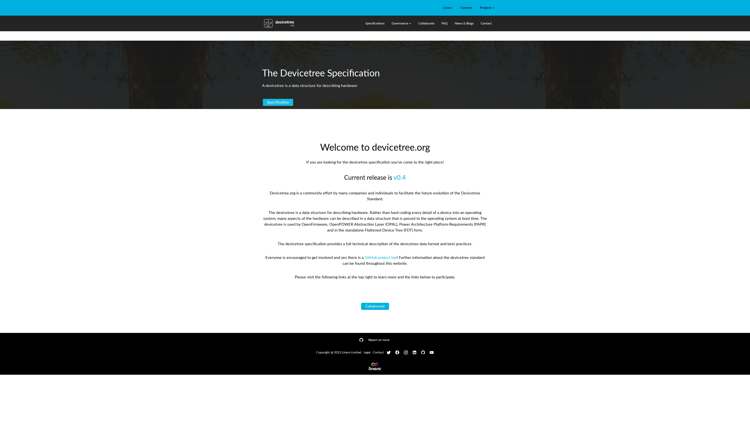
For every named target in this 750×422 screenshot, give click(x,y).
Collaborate (426, 23)
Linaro (447, 7)
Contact (486, 23)
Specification (278, 102)
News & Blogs (464, 23)
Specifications (375, 23)
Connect (466, 7)
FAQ (444, 23)
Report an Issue (378, 340)
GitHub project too (381, 258)
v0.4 (400, 178)
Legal (367, 352)
